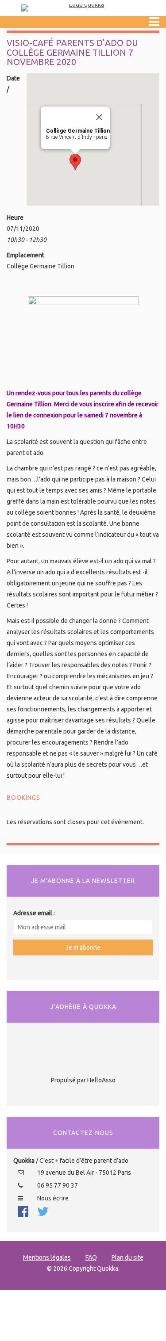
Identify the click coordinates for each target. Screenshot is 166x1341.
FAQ (91, 1257)
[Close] (99, 117)
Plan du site (127, 1257)
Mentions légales (47, 1257)
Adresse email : (34, 913)
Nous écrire (53, 1198)
